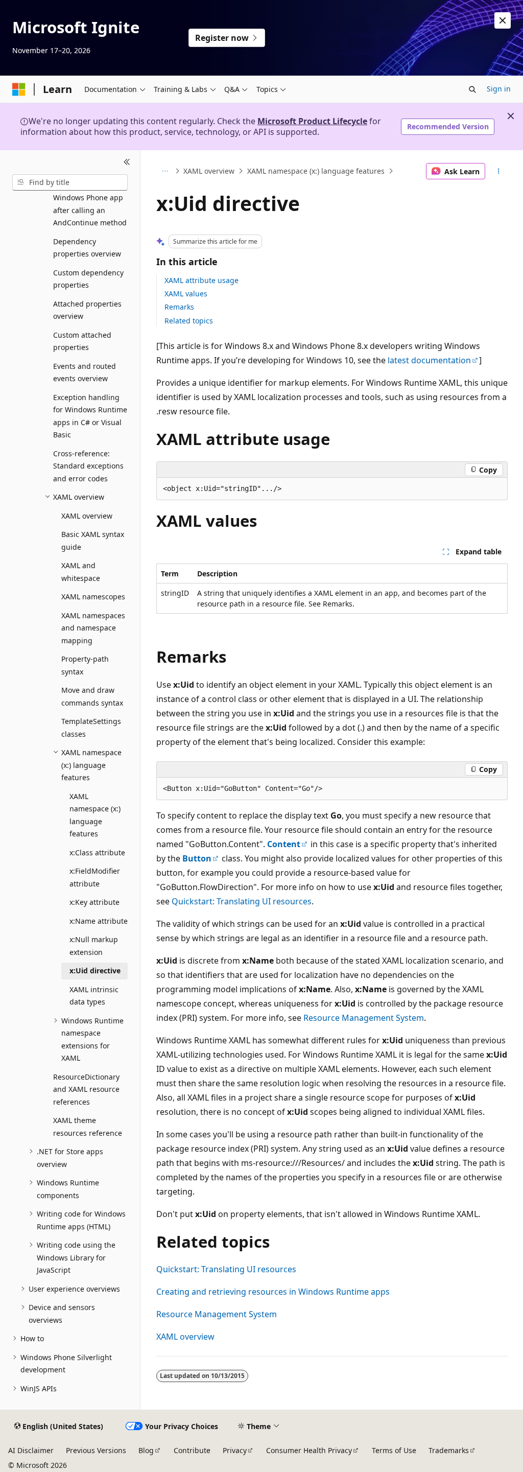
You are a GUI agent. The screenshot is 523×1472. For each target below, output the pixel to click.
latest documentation (429, 360)
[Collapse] (127, 162)
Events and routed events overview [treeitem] (84, 372)
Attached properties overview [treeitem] (87, 310)
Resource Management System (363, 1017)
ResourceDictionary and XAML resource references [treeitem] (86, 1089)
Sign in (499, 89)
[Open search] (472, 89)
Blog (146, 1450)
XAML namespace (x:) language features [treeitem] (95, 815)
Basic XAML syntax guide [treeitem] (92, 540)
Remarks (179, 307)
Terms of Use (394, 1450)
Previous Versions (96, 1450)
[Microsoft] (19, 89)
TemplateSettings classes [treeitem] (91, 727)
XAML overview (208, 171)
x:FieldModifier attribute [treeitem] (94, 877)
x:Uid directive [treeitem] (95, 970)
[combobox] (70, 182)
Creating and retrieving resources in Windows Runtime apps (273, 1291)
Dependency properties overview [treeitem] (87, 248)
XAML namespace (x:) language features (316, 171)
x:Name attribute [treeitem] (98, 921)
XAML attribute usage (201, 280)
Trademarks (449, 1450)
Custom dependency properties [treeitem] (88, 279)
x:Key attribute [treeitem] (94, 902)
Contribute (192, 1450)
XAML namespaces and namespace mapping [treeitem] (93, 628)
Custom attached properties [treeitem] (82, 341)
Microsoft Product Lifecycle (312, 121)
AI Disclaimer (31, 1450)
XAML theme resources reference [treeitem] (87, 1126)
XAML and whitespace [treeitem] (80, 571)
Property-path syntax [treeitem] (85, 665)
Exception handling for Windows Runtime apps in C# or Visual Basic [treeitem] (90, 416)
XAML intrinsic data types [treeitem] (93, 996)
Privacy (235, 1450)
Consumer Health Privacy (309, 1450)
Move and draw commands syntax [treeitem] (92, 696)
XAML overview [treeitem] (86, 516)
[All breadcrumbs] (165, 171)
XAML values (185, 293)
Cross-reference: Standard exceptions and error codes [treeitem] (88, 466)
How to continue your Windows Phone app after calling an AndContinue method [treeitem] (90, 204)
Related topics (188, 320)
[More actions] (498, 171)
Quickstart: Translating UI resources (242, 901)
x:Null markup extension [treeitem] (93, 945)
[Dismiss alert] (502, 20)
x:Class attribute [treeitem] (97, 852)
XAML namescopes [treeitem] (93, 596)
